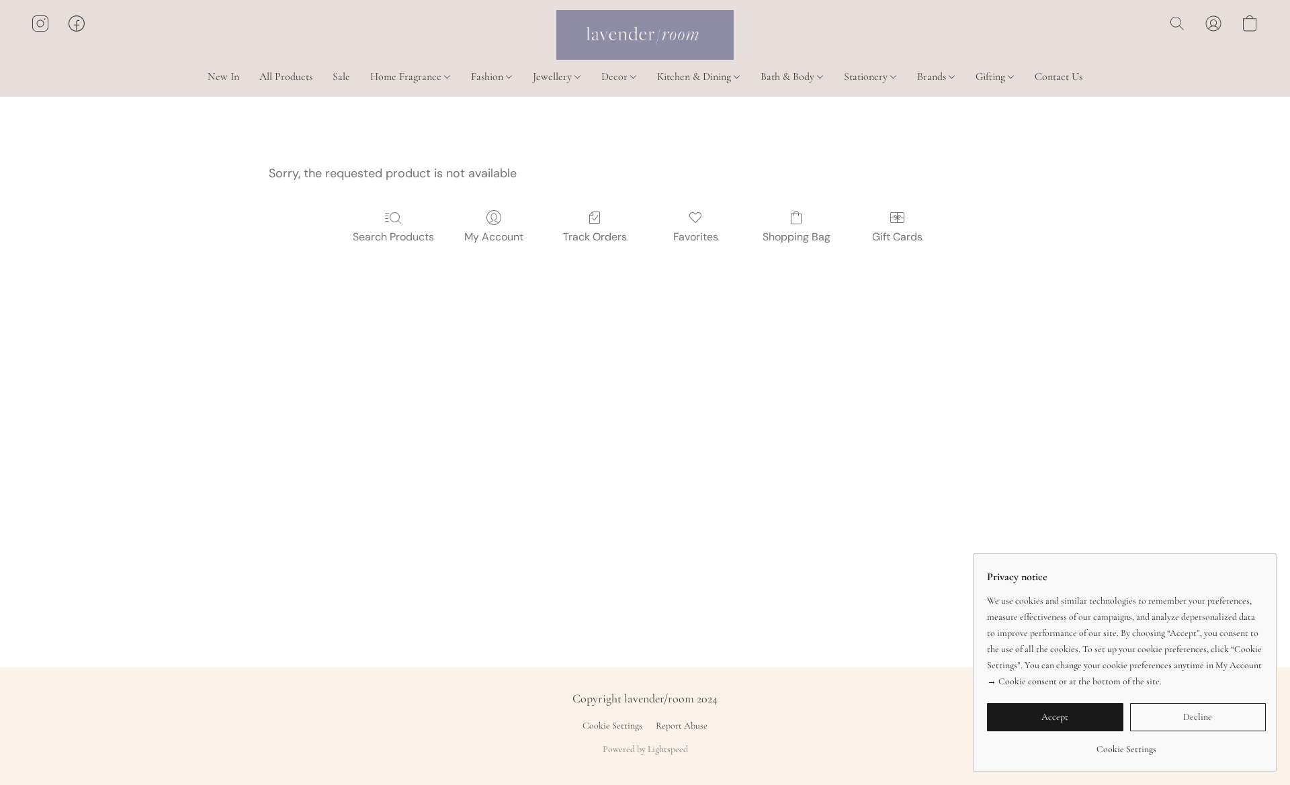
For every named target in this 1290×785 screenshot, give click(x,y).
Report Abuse (681, 725)
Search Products (393, 237)
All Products (285, 76)
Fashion (488, 76)
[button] (645, 35)
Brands (933, 76)
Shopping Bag (796, 237)
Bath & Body (789, 76)
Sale (341, 76)
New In (223, 76)
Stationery (867, 76)
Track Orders (595, 237)
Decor (615, 76)
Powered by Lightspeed (645, 749)
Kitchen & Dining (695, 76)
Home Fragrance (407, 76)
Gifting (992, 76)
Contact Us (1058, 76)
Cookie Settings (612, 725)
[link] (1126, 744)
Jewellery (553, 76)
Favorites (695, 237)
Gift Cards (897, 237)
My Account (493, 237)
